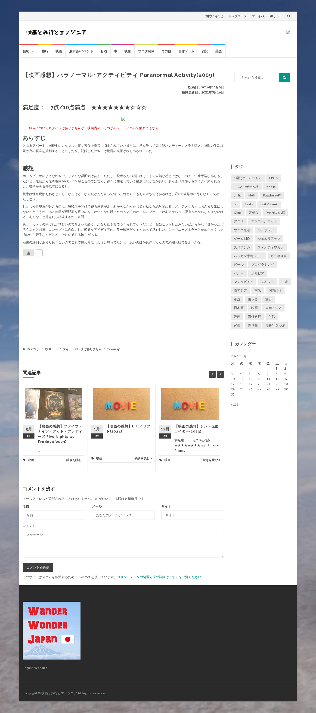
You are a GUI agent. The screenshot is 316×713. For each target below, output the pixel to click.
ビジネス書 (279, 256)
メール (97, 506)
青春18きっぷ (275, 325)
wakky (115, 349)
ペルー (239, 273)
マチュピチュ (243, 282)
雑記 (205, 51)
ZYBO (253, 213)
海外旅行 (254, 316)
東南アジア (273, 308)
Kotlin (270, 187)
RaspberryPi (272, 195)
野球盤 (253, 325)
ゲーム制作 (242, 238)
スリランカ (242, 247)
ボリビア (257, 273)
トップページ (238, 16)
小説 (237, 299)
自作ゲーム (186, 51)
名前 (26, 506)
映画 (59, 51)
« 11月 (235, 404)
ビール (239, 264)
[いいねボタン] (28, 252)
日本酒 (239, 308)
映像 (127, 51)
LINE (237, 195)
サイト (166, 506)
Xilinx (238, 213)
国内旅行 (275, 290)
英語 (218, 51)
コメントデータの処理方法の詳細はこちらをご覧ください (159, 577)
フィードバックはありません (82, 349)
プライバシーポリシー (267, 16)
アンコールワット (264, 221)
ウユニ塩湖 (242, 230)
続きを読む (73, 460)
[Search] (284, 77)
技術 (26, 51)
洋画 (237, 316)
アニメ (239, 221)
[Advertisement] (61, 297)
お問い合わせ (214, 16)
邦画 (237, 325)
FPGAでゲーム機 (246, 187)
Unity (249, 204)
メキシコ (267, 282)
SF (235, 204)
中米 (285, 282)
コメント (29, 525)
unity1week (269, 204)
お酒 (103, 51)
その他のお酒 (275, 213)
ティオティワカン (271, 247)
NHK (251, 195)
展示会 (253, 299)
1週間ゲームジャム (248, 178)
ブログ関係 (146, 51)
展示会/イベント (81, 51)
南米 (257, 290)
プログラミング (262, 264)
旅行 (45, 51)
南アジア (240, 290)
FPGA (273, 178)
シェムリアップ (269, 238)
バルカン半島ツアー (248, 256)
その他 (166, 51)
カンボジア (266, 230)
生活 (272, 316)
